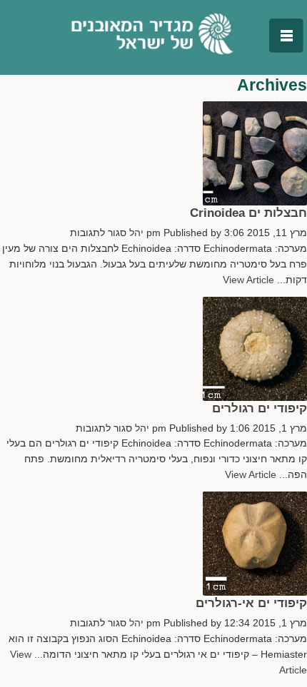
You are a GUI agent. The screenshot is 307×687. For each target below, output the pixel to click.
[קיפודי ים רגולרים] (255, 304)
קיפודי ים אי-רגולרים (251, 603)
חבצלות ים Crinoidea (248, 212)
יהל (136, 233)
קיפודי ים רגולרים (259, 408)
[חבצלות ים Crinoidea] (255, 108)
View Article (248, 280)
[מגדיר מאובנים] (153, 34)
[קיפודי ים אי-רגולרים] (255, 499)
